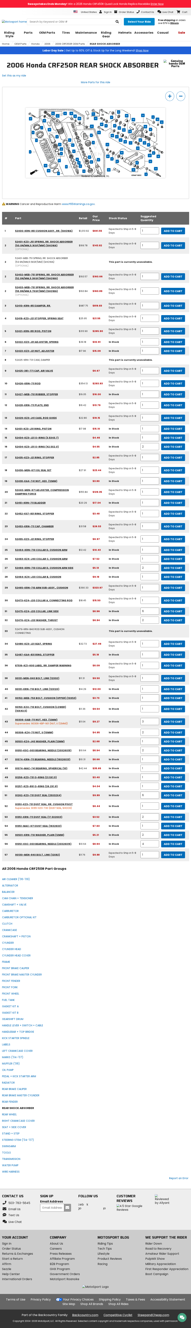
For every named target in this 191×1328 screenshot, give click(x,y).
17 (69, 140)
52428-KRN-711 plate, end (32, 405)
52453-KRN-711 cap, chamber (34, 526)
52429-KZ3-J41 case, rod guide (36, 417)
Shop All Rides (118, 1304)
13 (91, 162)
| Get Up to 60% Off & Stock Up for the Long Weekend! (95, 50)
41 (30, 119)
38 (158, 156)
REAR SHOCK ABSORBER (105, 44)
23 (59, 144)
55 (101, 124)
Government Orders (65, 1274)
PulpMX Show (155, 1259)
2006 (47, 44)
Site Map (68, 1304)
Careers (56, 1248)
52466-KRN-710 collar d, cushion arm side (44, 567)
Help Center (11, 1274)
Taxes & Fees (135, 1299)
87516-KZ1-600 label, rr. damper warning (43, 665)
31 (153, 117)
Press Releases (61, 1254)
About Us (56, 1243)
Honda (35, 44)
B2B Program (59, 1264)
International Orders (17, 1279)
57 (93, 114)
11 (91, 135)
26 (133, 120)
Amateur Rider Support (162, 1254)
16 (77, 159)
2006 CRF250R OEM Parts (70, 44)
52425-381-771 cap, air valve (34, 370)
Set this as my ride (14, 75)
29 (143, 115)
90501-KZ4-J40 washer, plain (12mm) (40, 741)
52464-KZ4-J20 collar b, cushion (38, 576)
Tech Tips (105, 1248)
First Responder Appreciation (166, 1269)
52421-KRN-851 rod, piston (33, 331)
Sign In (6, 1243)
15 (89, 157)
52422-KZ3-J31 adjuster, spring (37, 342)
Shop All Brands (91, 1304)
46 (122, 153)
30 (109, 170)
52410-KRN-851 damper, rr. (33, 305)
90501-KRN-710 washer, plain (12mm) (39, 835)
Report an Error (178, 1178)
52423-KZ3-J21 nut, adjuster (34, 351)
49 (58, 116)
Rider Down (153, 1243)
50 (53, 113)
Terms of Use (15, 1299)
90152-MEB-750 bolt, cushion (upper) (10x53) (45, 698)
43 (95, 119)
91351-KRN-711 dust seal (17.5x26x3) (38, 817)
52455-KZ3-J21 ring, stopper (34, 539)
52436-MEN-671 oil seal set (33, 470)
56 (127, 116)
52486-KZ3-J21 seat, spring (33, 643)
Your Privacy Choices (78, 1299)
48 (71, 113)
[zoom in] (169, 96)
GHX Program (60, 1269)
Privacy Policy (41, 1299)
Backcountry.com (85, 1315)
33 (150, 161)
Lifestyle (103, 1254)
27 (117, 137)
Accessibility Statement (167, 1299)
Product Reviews (110, 1259)
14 (80, 166)
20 (65, 113)
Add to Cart (173, 231)
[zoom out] (180, 96)
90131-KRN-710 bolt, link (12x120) (37, 689)
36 (49, 130)
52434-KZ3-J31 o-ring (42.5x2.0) (37, 446)
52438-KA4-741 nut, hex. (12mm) (36, 481)
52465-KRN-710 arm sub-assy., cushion (41, 587)
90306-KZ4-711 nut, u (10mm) (34, 732)
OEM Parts (20, 44)
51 (118, 112)
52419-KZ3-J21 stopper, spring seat (39, 318)
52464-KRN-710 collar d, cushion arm (41, 550)
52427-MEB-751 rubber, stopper (36, 394)
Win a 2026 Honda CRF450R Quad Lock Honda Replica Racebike (96, 4)
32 (119, 128)
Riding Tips (105, 1243)
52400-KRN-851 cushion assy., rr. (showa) (44, 230)
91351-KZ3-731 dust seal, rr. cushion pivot (44, 804)
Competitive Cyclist (118, 1315)
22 (61, 149)
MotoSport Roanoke (64, 1279)
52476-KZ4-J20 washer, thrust (36, 620)
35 (75, 116)
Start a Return (12, 1259)
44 (92, 126)
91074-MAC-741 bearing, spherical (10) (41, 768)
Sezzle (6, 1269)
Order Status (11, 1248)
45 (157, 119)
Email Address (51, 1202)
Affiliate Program (62, 1259)
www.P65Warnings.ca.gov (78, 204)
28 (130, 131)
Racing (102, 1264)
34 (45, 166)
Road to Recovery (158, 1248)
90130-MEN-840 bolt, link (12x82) (37, 854)
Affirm (6, 1264)
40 (156, 169)
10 (98, 160)
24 (48, 171)
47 (121, 140)
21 (57, 137)
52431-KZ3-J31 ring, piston (33, 428)
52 (44, 121)
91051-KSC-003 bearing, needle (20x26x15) (43, 750)
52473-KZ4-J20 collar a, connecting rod (44, 600)
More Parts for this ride (95, 82)
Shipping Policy (110, 1299)
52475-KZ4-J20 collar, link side (37, 611)
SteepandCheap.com (153, 1315)
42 (99, 133)
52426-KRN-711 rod (28, 383)
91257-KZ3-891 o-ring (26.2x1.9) (36, 786)
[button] (165, 12)
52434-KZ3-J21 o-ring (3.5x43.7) (37, 437)
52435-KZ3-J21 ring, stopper (34, 457)
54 (79, 119)
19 (72, 145)
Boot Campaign (156, 1274)
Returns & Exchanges (17, 1254)
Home (6, 44)
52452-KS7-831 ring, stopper (34, 513)
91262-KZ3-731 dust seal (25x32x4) (38, 795)
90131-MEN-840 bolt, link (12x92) (37, 678)
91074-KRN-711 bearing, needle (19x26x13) (42, 759)
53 (112, 136)
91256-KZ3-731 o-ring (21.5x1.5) (36, 777)
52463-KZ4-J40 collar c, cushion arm (41, 558)
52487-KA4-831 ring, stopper (34, 654)
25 (125, 142)
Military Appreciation (160, 1264)
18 (74, 151)
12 (83, 171)
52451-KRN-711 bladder (30, 502)
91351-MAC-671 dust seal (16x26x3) (38, 826)
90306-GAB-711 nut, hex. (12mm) (36, 719)
